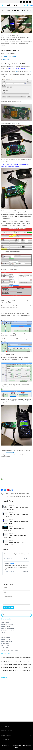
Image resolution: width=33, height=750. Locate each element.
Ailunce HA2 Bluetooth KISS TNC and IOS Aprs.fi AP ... (17, 667)
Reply (27, 558)
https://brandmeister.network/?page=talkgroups (14, 339)
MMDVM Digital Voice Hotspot (10, 650)
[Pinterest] (8, 490)
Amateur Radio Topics (8, 630)
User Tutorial (5, 635)
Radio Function (6, 639)
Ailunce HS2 (5, 648)
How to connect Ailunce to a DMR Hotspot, (14, 37)
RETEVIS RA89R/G (7, 641)
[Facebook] (2, 490)
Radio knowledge (6, 626)
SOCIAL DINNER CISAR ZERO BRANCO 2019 (18, 496)
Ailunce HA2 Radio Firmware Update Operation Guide (17, 664)
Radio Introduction (7, 633)
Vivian (4, 35)
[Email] (10, 490)
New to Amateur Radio (8, 628)
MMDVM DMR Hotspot (15, 39)
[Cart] (30, 5)
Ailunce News (5, 622)
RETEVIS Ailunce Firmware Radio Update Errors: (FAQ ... (17, 661)
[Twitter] (5, 490)
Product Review (6, 637)
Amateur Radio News (7, 624)
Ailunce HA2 (5, 643)
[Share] (12, 490)
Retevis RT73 (5, 645)
